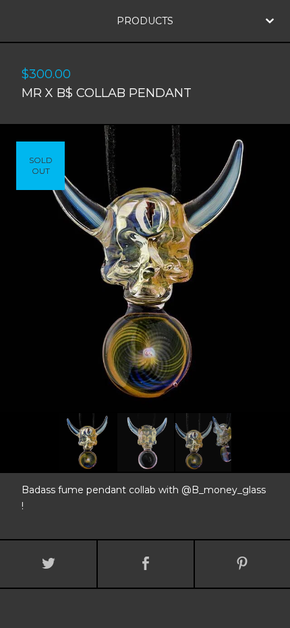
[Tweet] (48, 564)
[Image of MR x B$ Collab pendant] (87, 442)
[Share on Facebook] (145, 564)
